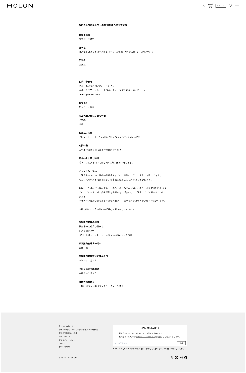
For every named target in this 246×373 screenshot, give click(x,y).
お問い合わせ (64, 347)
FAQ (60, 343)
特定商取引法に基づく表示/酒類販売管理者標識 (78, 330)
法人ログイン (64, 336)
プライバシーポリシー (68, 340)
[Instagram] (230, 5)
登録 (181, 343)
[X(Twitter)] (172, 357)
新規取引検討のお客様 (68, 333)
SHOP (220, 5)
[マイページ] (203, 6)
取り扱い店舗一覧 (66, 326)
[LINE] (176, 357)
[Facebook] (185, 357)
